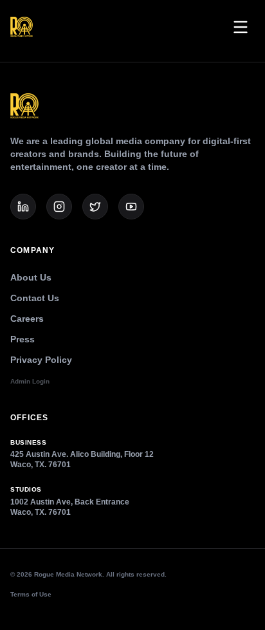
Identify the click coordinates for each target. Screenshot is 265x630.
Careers (27, 318)
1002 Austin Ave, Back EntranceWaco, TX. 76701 (69, 501)
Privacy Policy (41, 360)
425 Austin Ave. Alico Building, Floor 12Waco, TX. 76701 (82, 454)
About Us (30, 277)
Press (22, 339)
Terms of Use (30, 594)
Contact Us (34, 298)
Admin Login (30, 381)
